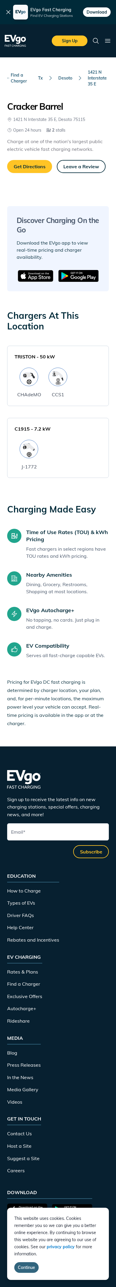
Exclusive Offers (24, 996)
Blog (12, 1053)
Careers (16, 1170)
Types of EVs (21, 903)
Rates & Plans (22, 972)
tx (40, 78)
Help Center (20, 927)
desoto (65, 78)
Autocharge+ (21, 1008)
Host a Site (19, 1146)
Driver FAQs (20, 915)
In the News (20, 1077)
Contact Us (19, 1133)
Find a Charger (19, 78)
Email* (18, 832)
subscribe (91, 852)
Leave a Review (81, 166)
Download (97, 12)
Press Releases (24, 1065)
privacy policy (61, 1246)
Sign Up (70, 40)
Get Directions (30, 166)
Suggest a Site (23, 1158)
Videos (14, 1102)
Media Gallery (22, 1089)
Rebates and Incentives (33, 940)
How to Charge (24, 891)
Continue (26, 1267)
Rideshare (18, 1021)
